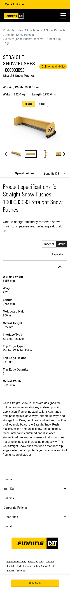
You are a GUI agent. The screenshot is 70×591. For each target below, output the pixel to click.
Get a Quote (35, 583)
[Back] (6, 154)
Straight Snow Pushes (19, 75)
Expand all (58, 254)
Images (28, 103)
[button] (63, 15)
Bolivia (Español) (36, 561)
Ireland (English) (42, 566)
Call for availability (53, 66)
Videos (42, 103)
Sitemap (21, 571)
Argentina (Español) (16, 561)
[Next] (64, 154)
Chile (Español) (24, 566)
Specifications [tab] (24, 173)
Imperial (49, 244)
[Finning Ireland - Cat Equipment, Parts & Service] (14, 16)
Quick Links (13, 4)
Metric (61, 244)
